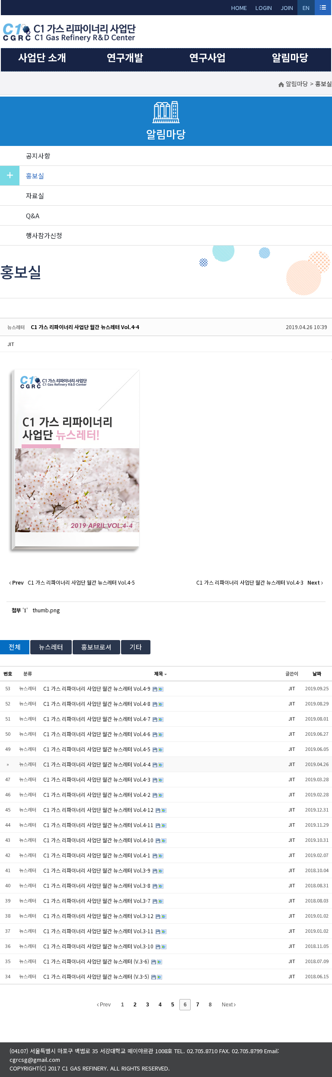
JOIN (287, 7)
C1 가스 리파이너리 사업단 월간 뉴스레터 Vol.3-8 (97, 885)
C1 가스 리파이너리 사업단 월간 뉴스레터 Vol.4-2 (97, 794)
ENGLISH (306, 9)
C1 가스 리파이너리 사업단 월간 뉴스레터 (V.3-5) (96, 976)
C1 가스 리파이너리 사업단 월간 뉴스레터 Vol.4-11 (99, 824)
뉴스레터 (51, 646)
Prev (105, 1005)
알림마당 (290, 57)
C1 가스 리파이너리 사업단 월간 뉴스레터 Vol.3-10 (99, 946)
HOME (239, 7)
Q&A (32, 215)
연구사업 (207, 57)
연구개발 (125, 57)
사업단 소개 (42, 57)
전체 (15, 646)
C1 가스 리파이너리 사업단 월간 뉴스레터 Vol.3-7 (97, 900)
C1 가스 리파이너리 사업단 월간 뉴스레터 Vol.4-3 (97, 779)
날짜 (317, 673)
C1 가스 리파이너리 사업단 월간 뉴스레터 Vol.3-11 (99, 931)
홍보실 (35, 175)
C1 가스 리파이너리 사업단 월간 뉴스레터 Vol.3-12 (99, 915)
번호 (7, 673)
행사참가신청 (44, 235)
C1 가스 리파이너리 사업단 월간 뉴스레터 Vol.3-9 (97, 870)
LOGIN (263, 7)
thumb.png (46, 610)
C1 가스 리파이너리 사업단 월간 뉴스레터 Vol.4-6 (97, 733)
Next (228, 1005)
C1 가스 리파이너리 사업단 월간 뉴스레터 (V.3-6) (96, 961)
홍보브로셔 (96, 646)
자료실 (35, 195)
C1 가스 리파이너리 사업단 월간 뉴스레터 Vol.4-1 (97, 855)
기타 (136, 646)
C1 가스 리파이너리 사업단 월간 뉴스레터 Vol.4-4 (85, 326)
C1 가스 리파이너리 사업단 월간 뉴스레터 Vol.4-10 (99, 840)
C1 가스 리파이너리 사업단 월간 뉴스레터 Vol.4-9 (97, 688)
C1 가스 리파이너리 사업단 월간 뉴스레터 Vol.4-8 (97, 703)
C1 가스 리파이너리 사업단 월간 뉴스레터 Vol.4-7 (97, 718)
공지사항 (38, 155)
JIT (10, 343)
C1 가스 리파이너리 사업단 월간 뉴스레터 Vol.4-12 (99, 809)
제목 (158, 673)
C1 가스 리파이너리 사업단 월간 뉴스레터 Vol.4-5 (97, 749)
